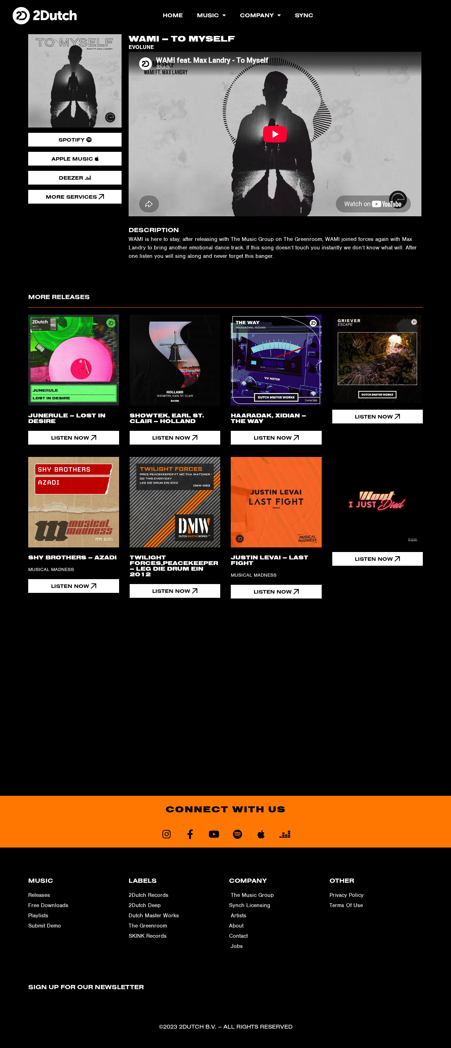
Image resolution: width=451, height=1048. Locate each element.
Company (257, 15)
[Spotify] (237, 834)
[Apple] (261, 834)
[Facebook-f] (190, 834)
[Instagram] (166, 834)
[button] (377, 416)
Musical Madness (51, 569)
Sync (304, 15)
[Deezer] (284, 834)
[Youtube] (213, 834)
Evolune (141, 47)
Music (208, 15)
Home (173, 15)
